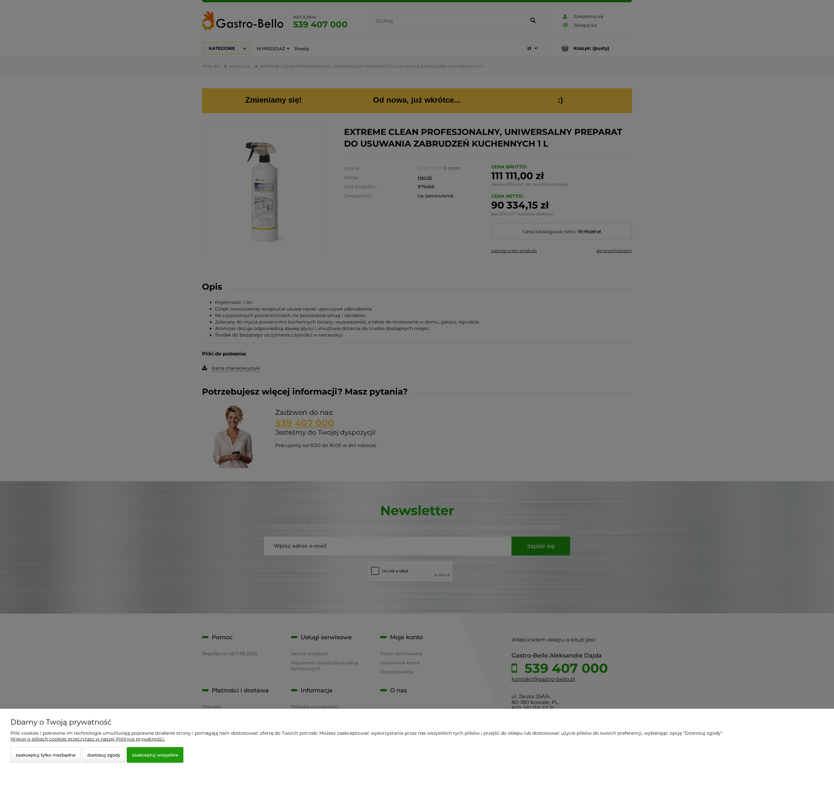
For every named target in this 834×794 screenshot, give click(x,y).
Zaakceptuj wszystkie (155, 755)
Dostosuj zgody (103, 755)
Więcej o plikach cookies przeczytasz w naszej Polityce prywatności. (87, 739)
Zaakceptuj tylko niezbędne (46, 755)
